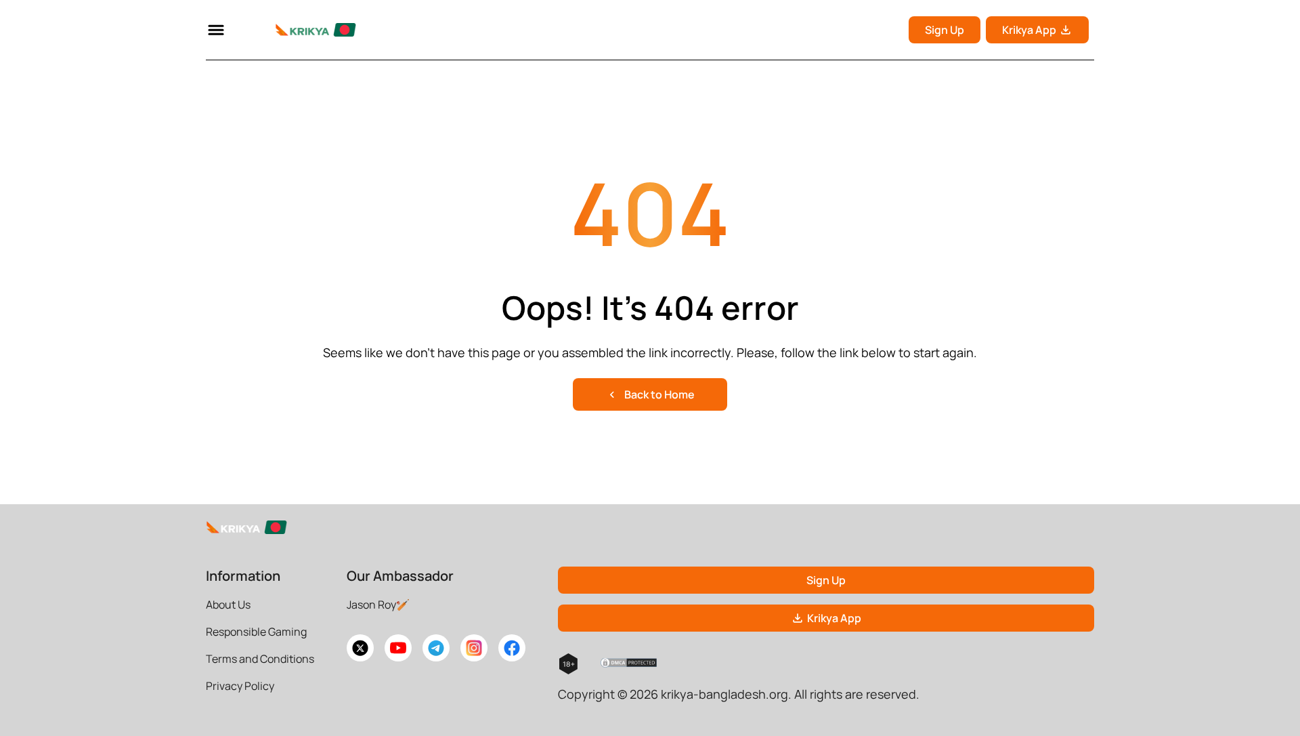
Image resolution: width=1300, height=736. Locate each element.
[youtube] (398, 647)
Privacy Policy (240, 685)
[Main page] (299, 30)
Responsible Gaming (256, 631)
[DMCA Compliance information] (629, 664)
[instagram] (474, 647)
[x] (360, 647)
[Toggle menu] (216, 30)
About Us (228, 604)
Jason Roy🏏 (378, 604)
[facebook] (511, 647)
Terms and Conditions (260, 658)
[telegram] (436, 647)
